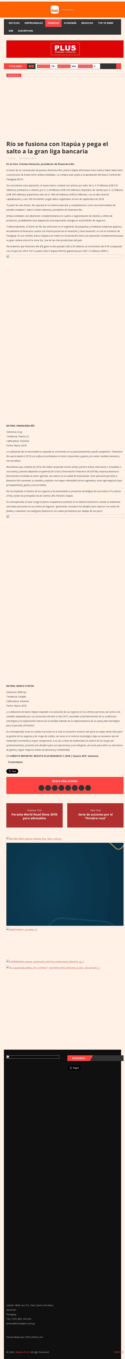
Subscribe (118, 1352)
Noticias (14, 22)
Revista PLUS (22, 1352)
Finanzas (53, 22)
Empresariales (34, 22)
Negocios (87, 22)
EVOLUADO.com (34, 1337)
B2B (11, 30)
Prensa (11, 158)
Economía (70, 22)
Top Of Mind (105, 22)
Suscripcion (25, 30)
